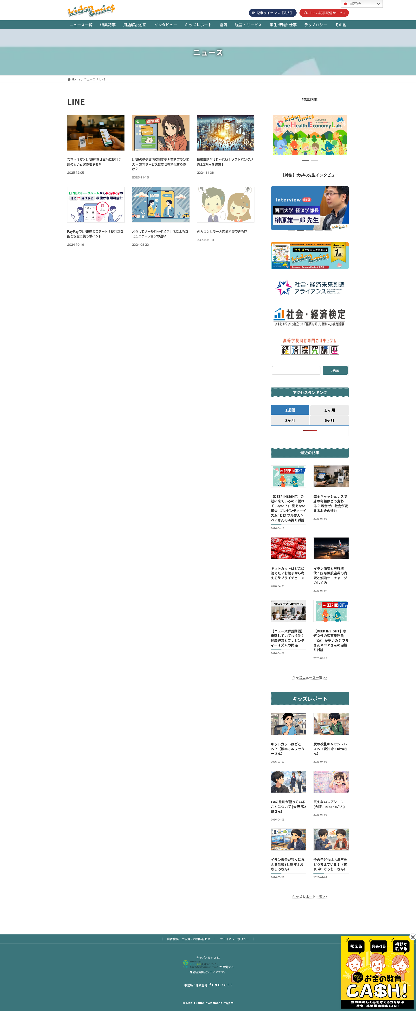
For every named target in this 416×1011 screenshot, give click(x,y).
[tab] (290, 409)
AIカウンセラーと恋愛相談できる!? (222, 231)
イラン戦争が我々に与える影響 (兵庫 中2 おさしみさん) (288, 864)
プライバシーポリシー (234, 939)
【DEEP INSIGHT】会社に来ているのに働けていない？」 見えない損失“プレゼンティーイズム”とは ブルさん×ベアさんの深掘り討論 (288, 508)
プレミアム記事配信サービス (324, 12)
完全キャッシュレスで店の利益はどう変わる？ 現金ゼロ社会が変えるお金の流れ (330, 503)
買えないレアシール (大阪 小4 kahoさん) (329, 804)
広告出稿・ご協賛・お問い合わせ (188, 939)
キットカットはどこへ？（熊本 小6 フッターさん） (288, 749)
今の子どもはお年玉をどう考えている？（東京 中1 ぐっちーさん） (330, 864)
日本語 (354, 3)
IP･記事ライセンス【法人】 (273, 12)
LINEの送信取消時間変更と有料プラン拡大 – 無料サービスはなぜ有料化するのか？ (160, 164)
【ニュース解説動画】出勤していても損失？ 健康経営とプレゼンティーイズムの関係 (288, 637)
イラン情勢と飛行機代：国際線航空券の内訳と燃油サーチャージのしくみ (330, 575)
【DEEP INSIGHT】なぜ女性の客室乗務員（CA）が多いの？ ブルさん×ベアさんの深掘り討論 (331, 640)
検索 (335, 370)
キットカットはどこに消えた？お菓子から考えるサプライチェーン (288, 573)
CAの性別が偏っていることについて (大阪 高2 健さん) (288, 806)
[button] (305, 160)
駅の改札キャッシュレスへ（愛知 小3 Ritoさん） (330, 749)
